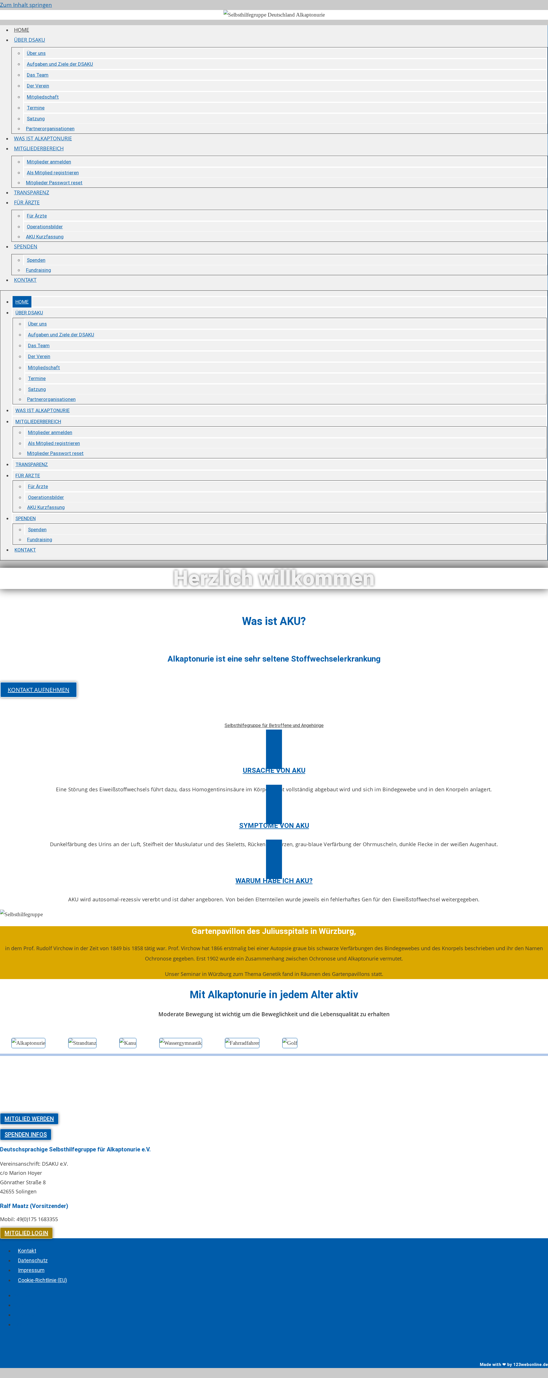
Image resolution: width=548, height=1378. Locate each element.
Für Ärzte (27, 202)
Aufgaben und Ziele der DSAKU (60, 64)
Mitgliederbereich (39, 148)
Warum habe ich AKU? (274, 881)
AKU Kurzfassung (45, 236)
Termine (36, 108)
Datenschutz (33, 1260)
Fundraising (38, 270)
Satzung (36, 118)
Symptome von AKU (274, 826)
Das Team (38, 75)
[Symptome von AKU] (274, 804)
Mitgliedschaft (43, 97)
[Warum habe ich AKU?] (274, 859)
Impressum (31, 1270)
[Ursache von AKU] (274, 749)
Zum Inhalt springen (26, 5)
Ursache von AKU (274, 770)
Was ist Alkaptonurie (43, 138)
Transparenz (31, 192)
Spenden (25, 246)
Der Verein (38, 86)
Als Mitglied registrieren (53, 172)
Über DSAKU (29, 39)
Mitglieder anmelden (49, 162)
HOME (21, 29)
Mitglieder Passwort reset (54, 182)
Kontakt (25, 279)
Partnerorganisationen (50, 128)
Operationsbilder (45, 226)
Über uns (36, 53)
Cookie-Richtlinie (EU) (42, 1280)
